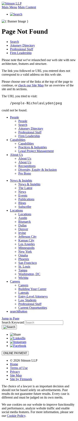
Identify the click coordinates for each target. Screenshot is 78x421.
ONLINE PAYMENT (15, 353)
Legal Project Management (36, 151)
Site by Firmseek (21, 379)
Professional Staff (21, 49)
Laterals (23, 292)
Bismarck (24, 221)
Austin (22, 218)
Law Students (27, 300)
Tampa (22, 270)
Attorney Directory (22, 45)
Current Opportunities (32, 307)
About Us (16, 154)
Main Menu (9, 7)
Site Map (16, 375)
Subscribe (24, 206)
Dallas (22, 225)
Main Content (27, 7)
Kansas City (26, 240)
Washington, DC (29, 274)
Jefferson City (27, 236)
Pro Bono (24, 173)
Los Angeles (26, 244)
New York (25, 251)
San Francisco (27, 263)
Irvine (22, 233)
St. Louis (24, 266)
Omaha (23, 255)
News (22, 191)
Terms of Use (19, 368)
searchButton (18, 311)
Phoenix (23, 259)
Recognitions (27, 166)
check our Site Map (31, 85)
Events (22, 195)
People (14, 117)
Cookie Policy (16, 415)
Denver (23, 229)
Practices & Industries (32, 147)
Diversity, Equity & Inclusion (37, 169)
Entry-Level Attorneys (33, 296)
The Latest (25, 188)
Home (14, 364)
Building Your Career (32, 289)
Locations (16, 210)
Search (14, 41)
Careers (15, 281)
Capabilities (17, 140)
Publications (26, 199)
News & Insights (21, 180)
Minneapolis (26, 248)
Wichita (23, 277)
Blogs (22, 203)
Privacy (15, 371)
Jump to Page (10, 318)
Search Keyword (13, 322)
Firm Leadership (21, 53)
